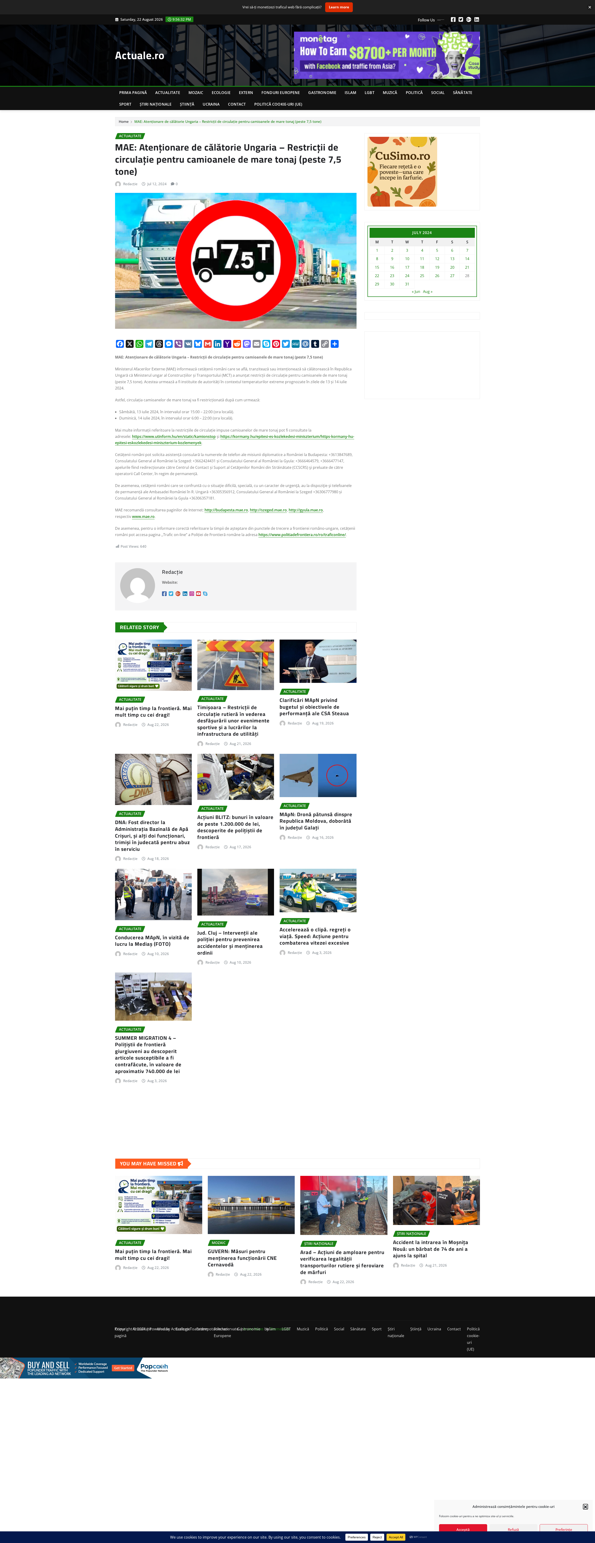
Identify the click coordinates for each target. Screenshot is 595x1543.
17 (407, 267)
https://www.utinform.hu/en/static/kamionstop (174, 436)
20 (452, 267)
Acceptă (463, 1529)
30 (392, 284)
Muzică (390, 92)
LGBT (369, 92)
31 (407, 284)
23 (392, 275)
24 (407, 275)
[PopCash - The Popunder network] (297, 1368)
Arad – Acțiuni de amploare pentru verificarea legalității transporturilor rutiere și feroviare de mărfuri (342, 1262)
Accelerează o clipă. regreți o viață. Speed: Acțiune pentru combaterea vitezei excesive (315, 936)
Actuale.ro (140, 55)
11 (422, 258)
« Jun (416, 291)
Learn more (339, 7)
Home (124, 121)
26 (437, 275)
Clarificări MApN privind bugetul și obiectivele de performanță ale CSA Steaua (314, 706)
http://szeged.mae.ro (268, 510)
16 (392, 267)
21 (467, 267)
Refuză (513, 1529)
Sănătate (462, 92)
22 (377, 275)
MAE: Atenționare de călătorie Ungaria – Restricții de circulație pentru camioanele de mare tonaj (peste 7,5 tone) (227, 121)
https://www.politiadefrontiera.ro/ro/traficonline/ (302, 534)
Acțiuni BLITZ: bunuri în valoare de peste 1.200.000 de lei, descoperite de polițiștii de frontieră (235, 827)
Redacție (130, 183)
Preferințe (563, 1529)
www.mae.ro (143, 516)
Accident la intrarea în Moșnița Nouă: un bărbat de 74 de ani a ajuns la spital (430, 1248)
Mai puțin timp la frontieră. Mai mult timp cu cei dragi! (153, 711)
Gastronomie (322, 92)
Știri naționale (156, 104)
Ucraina (211, 104)
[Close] (590, 7)
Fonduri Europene (280, 92)
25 (422, 275)
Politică (414, 92)
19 (437, 267)
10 (407, 258)
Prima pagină (133, 92)
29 (377, 284)
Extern (246, 92)
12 (437, 258)
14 (467, 258)
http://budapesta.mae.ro (226, 510)
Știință (187, 104)
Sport (125, 104)
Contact (237, 104)
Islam (350, 92)
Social (438, 92)
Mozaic (195, 92)
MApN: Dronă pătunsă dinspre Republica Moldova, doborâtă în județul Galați (316, 820)
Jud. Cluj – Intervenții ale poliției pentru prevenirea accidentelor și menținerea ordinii (230, 943)
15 (377, 267)
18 (422, 267)
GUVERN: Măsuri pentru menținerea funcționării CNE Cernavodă (242, 1257)
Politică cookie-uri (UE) (278, 104)
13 (452, 258)
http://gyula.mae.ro (306, 510)
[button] (585, 1506)
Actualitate (167, 92)
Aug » (428, 291)
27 (452, 275)
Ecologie (221, 92)
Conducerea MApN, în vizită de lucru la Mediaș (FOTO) (152, 941)
